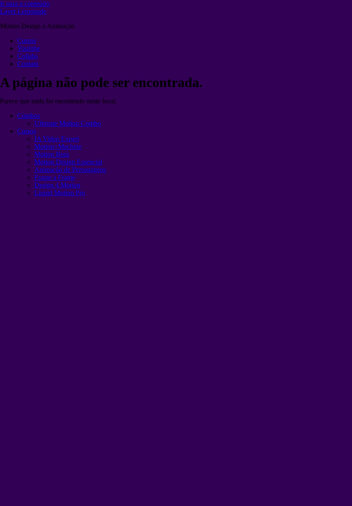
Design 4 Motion (57, 185)
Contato (28, 63)
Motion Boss (51, 154)
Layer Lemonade (23, 11)
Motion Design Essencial (68, 162)
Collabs (27, 56)
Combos (28, 115)
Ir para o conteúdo (24, 3)
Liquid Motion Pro (59, 192)
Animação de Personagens (70, 169)
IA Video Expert (56, 138)
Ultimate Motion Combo (67, 123)
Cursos (26, 40)
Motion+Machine (58, 146)
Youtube (28, 48)
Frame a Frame (54, 177)
